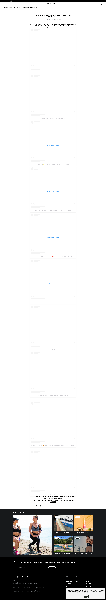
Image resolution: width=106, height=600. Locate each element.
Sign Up (52, 567)
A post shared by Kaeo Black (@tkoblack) (47, 494)
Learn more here (64, 27)
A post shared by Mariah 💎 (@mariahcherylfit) (47, 395)
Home (2, 7)
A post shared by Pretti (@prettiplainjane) (47, 118)
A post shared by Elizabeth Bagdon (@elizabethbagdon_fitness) (46, 210)
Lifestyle (6, 7)
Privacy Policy (77, 590)
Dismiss (86, 597)
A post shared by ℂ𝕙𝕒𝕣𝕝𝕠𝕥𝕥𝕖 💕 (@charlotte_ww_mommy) (46, 349)
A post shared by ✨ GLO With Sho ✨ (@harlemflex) (46, 164)
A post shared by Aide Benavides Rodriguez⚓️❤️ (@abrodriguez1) (47, 256)
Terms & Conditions (96, 595)
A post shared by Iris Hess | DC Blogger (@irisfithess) (46, 72)
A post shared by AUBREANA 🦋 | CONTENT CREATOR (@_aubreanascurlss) (46, 445)
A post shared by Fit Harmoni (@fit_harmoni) (47, 302)
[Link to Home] (12, 1)
